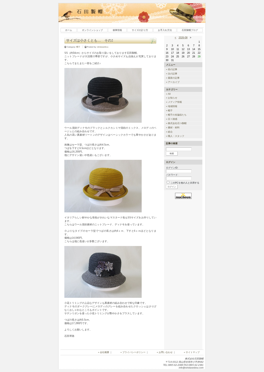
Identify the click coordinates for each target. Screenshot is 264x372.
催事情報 (117, 30)
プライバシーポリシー (134, 352)
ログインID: (172, 167)
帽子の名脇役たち (177, 114)
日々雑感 (172, 119)
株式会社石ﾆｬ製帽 (177, 123)
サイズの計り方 (140, 30)
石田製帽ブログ (190, 30)
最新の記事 (174, 78)
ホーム (68, 30)
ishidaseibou (102, 47)
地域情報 (172, 106)
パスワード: (172, 175)
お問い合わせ (166, 352)
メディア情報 (175, 102)
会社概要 (104, 352)
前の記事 (172, 69)
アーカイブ (174, 82)
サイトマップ (193, 352)
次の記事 (172, 73)
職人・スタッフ (176, 136)
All (169, 94)
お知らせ (172, 97)
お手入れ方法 (165, 30)
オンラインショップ (92, 30)
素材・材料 (174, 127)
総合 (170, 131)
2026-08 (183, 37)
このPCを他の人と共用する (184, 182)
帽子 (78, 47)
